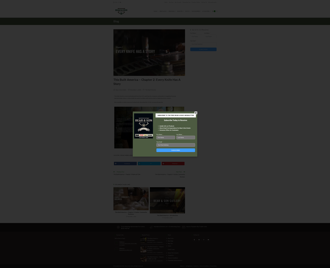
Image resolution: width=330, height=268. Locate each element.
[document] (165, 134)
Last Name (179, 134)
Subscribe (175, 150)
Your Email (159, 142)
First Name (159, 134)
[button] (195, 113)
